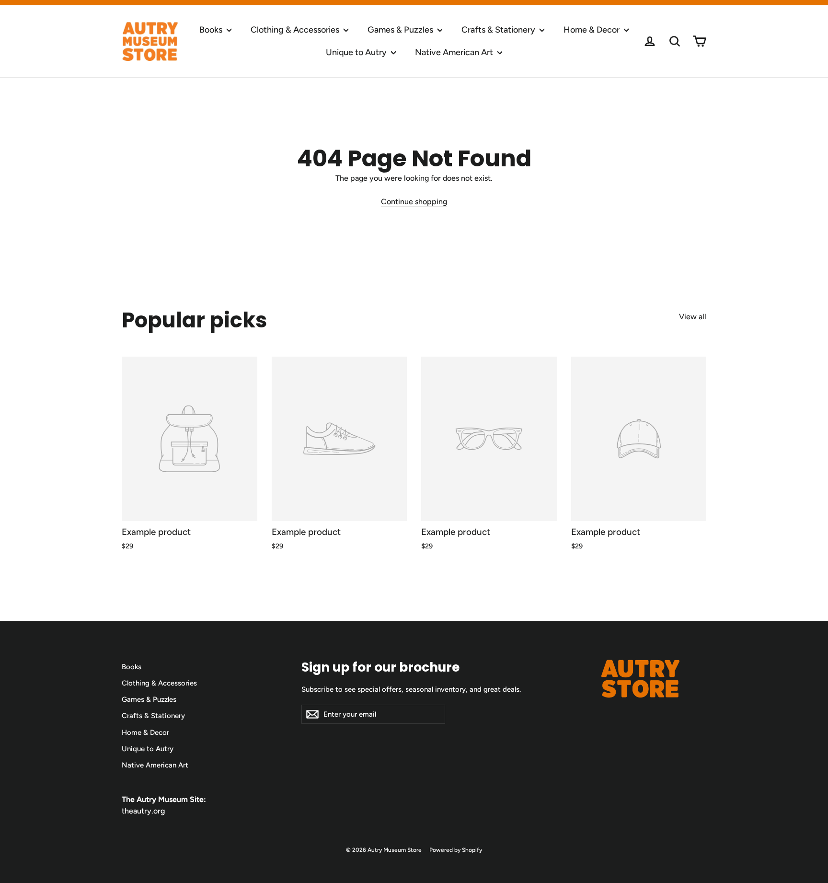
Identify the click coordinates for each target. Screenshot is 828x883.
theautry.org (143, 810)
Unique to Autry (357, 52)
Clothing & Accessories (296, 29)
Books (211, 29)
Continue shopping (414, 201)
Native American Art (455, 52)
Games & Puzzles (401, 29)
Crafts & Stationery (499, 29)
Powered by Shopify (455, 850)
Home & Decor (592, 29)
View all (692, 316)
